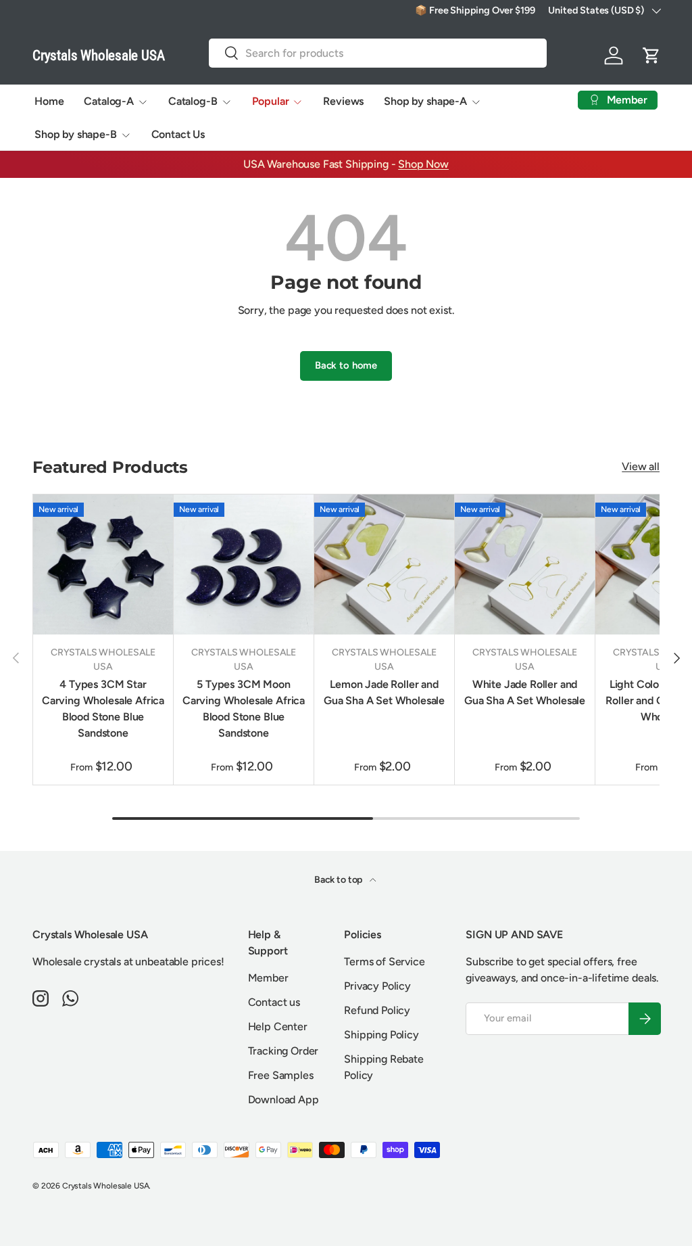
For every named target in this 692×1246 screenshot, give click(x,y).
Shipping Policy (381, 1034)
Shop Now (423, 164)
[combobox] (378, 53)
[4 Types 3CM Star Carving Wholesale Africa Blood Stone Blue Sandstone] (103, 564)
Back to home (346, 365)
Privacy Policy (377, 985)
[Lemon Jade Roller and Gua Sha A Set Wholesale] (384, 564)
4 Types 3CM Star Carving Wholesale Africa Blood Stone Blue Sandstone (103, 708)
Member (268, 977)
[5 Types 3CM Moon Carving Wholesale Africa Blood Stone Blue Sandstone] (244, 564)
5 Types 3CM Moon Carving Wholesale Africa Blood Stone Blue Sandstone (243, 708)
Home (49, 101)
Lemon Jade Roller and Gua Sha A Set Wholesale (384, 692)
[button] (651, 55)
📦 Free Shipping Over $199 (475, 10)
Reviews (343, 101)
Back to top (339, 879)
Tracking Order (283, 1050)
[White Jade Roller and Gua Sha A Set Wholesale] (525, 564)
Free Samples (281, 1075)
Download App (283, 1099)
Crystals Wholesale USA (105, 1186)
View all (641, 466)
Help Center (277, 1026)
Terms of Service (384, 961)
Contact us (274, 1002)
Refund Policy (377, 1010)
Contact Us (178, 134)
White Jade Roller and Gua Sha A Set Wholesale (524, 692)
